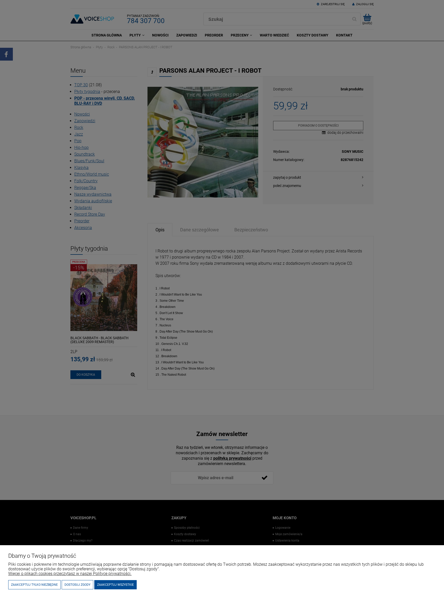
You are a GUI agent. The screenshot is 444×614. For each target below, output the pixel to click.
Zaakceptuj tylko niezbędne (34, 585)
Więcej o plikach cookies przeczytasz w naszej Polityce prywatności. (70, 573)
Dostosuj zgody (77, 585)
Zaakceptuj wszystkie (115, 585)
